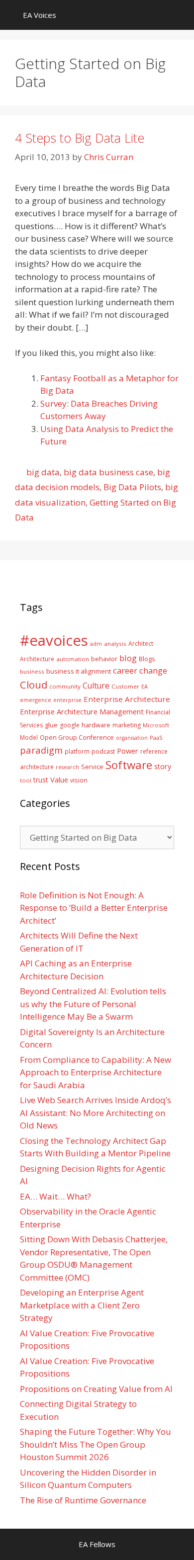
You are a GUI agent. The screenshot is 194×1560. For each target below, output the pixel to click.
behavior (104, 659)
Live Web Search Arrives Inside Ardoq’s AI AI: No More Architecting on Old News (95, 1112)
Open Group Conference (77, 737)
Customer (125, 686)
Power (127, 751)
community (65, 686)
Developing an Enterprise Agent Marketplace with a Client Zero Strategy (82, 1305)
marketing (126, 725)
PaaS (156, 737)
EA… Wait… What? (55, 1196)
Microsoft (156, 725)
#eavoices (54, 640)
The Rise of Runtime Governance (83, 1500)
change (153, 670)
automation (72, 659)
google (70, 725)
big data (43, 472)
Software (128, 764)
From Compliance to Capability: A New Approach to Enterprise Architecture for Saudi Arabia (95, 1072)
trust (40, 779)
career (125, 670)
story (162, 766)
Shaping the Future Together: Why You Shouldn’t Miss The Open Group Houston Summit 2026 (95, 1444)
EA (144, 686)
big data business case (108, 472)
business (32, 671)
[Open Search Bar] (179, 15)
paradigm (41, 750)
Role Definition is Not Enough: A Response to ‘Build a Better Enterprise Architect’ (94, 907)
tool (25, 780)
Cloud (33, 685)
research (67, 767)
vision (79, 780)
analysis (115, 643)
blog (128, 658)
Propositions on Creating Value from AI (96, 1388)
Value (59, 779)
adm (96, 643)
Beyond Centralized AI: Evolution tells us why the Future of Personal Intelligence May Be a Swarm (93, 1003)
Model (29, 737)
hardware (96, 724)
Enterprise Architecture (127, 699)
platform (77, 751)
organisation (132, 737)
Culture (96, 685)
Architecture (37, 659)
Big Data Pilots (132, 487)
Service (92, 766)
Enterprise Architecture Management (82, 711)
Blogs (147, 659)
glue (51, 724)
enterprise (67, 699)
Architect (140, 643)
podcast (103, 751)
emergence (35, 699)
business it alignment (78, 671)
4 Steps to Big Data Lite (79, 137)
